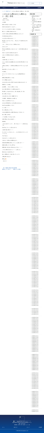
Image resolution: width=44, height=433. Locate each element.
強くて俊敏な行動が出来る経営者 (10, 167)
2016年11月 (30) (35, 217)
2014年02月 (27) (35, 266)
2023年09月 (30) (35, 90)
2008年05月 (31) (35, 364)
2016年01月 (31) (35, 231)
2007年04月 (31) (35, 384)
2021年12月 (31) (35, 123)
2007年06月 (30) (35, 381)
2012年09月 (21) (35, 294)
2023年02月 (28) (35, 100)
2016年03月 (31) (35, 228)
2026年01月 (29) (35, 46)
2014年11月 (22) (35, 254)
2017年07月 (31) (35, 204)
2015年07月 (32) (35, 241)
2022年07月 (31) (35, 111)
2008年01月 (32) (35, 369)
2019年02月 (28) (35, 174)
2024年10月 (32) (35, 70)
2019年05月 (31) (35, 170)
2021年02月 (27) (35, 137)
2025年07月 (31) (35, 56)
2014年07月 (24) (35, 259)
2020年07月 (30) (35, 148)
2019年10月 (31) (35, 163)
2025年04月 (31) (35, 60)
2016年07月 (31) (35, 222)
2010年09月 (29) (35, 321)
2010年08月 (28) (35, 322)
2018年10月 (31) (35, 181)
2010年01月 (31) (35, 332)
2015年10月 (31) (35, 237)
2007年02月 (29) (35, 386)
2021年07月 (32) (35, 130)
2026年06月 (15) (35, 39)
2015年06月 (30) (35, 242)
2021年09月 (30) (35, 127)
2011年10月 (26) (35, 311)
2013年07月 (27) (35, 278)
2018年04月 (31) (35, 190)
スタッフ (28, 7)
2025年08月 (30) (35, 54)
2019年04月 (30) (35, 171)
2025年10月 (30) (35, 52)
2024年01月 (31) (35, 83)
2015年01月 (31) (35, 249)
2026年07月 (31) (35, 37)
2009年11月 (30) (35, 337)
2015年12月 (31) (35, 234)
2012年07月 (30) (35, 297)
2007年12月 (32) (35, 373)
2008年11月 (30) (35, 355)
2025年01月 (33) (35, 64)
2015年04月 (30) (35, 245)
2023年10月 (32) (35, 89)
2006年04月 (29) (35, 402)
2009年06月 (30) (35, 344)
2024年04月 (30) (35, 78)
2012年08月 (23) (35, 295)
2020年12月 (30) (35, 141)
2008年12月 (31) (35, 354)
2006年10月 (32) (35, 394)
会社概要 (39, 7)
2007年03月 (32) (35, 385)
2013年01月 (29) (35, 286)
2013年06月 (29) (35, 279)
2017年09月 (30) (35, 201)
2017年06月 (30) (35, 205)
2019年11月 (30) (35, 161)
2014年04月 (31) (35, 264)
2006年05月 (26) (35, 401)
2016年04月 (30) (35, 227)
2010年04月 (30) (35, 328)
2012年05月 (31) (35, 299)
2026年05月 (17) (35, 40)
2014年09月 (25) (35, 257)
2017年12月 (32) (35, 197)
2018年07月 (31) (35, 185)
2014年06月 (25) (35, 261)
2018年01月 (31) (35, 194)
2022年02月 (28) (35, 118)
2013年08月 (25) (35, 277)
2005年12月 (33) (35, 410)
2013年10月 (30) (35, 274)
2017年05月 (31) (35, 207)
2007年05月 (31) (35, 382)
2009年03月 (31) (35, 348)
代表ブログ (15, 7)
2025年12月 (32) (35, 49)
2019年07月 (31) (35, 167)
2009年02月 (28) (35, 349)
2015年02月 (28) (35, 248)
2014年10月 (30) (35, 255)
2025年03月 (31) (35, 61)
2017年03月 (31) (35, 209)
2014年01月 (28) (35, 268)
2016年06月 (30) (35, 224)
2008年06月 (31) (35, 362)
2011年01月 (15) (35, 314)
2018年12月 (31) (35, 178)
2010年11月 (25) (35, 318)
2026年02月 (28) (35, 44)
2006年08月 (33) (35, 397)
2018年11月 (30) (35, 180)
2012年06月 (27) (35, 298)
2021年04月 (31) (35, 134)
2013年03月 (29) (35, 284)
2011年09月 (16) (35, 312)
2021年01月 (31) (35, 138)
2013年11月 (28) (35, 272)
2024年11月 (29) (35, 69)
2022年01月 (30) (35, 120)
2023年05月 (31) (35, 96)
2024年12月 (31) (35, 67)
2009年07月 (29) (35, 342)
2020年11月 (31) (35, 143)
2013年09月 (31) (35, 275)
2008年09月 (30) (35, 358)
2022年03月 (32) (35, 117)
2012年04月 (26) (35, 301)
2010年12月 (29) (35, 317)
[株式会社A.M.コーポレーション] (4, 3)
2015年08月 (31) (35, 240)
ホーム (4, 7)
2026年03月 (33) (35, 43)
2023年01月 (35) (35, 101)
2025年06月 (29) (35, 57)
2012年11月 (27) (35, 291)
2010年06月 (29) (35, 325)
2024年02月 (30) (35, 81)
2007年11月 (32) (35, 374)
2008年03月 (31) (35, 366)
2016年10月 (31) (35, 218)
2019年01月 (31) (35, 175)
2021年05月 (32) (35, 133)
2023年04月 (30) (35, 97)
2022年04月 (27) (35, 115)
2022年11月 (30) (35, 106)
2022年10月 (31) (35, 107)
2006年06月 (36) (35, 399)
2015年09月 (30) (35, 238)
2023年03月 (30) (35, 98)
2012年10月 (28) (35, 292)
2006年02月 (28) (35, 405)
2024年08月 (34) (35, 73)
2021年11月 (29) (35, 124)
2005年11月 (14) (35, 411)
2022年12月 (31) (35, 104)
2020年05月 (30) (35, 151)
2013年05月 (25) (35, 281)
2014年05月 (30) (35, 262)
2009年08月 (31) (35, 341)
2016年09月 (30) (35, 220)
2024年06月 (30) (35, 76)
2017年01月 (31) (35, 212)
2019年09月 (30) (35, 164)
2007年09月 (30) (35, 377)
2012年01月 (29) (35, 305)
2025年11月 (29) (35, 50)
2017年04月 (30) (35, 208)
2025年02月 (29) (35, 63)
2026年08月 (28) (35, 36)
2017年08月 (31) (35, 203)
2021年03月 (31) (35, 135)
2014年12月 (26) (35, 253)
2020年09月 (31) (35, 146)
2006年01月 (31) (35, 406)
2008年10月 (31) (35, 357)
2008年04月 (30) (35, 365)
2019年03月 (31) (35, 172)
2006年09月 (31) (35, 395)
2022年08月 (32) (35, 110)
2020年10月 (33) (35, 144)
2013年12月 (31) (35, 271)
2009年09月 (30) (35, 340)
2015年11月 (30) (35, 235)
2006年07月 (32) (35, 398)
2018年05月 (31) (35, 188)
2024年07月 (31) (35, 74)
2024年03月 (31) (35, 80)
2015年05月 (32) (35, 244)
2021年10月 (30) (35, 126)
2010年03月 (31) (35, 329)
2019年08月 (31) (35, 165)
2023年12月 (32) (35, 86)
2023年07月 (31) (35, 93)
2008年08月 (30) (35, 360)
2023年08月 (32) (35, 91)
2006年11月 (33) (35, 392)
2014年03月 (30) (35, 265)
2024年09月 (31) (35, 71)
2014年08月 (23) (35, 258)
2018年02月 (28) (35, 192)
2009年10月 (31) (35, 338)
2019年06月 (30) (35, 168)
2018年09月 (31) (35, 183)
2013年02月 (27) (35, 285)
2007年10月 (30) (35, 375)
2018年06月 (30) (35, 187)
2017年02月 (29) (35, 211)
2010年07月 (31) (35, 324)
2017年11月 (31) (35, 198)
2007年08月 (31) (35, 378)
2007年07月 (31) (35, 379)
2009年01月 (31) (35, 351)
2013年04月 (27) (35, 282)
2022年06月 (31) (35, 113)
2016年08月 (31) (35, 221)
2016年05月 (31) (35, 225)
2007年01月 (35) (35, 388)
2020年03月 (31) (35, 154)
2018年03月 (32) (35, 191)
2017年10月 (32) (35, 200)
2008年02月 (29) (35, 368)
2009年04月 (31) (35, 347)
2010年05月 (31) (35, 327)
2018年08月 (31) (35, 184)
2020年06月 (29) (35, 150)
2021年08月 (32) (35, 128)
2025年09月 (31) (35, 53)
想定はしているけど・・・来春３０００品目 (11, 169)
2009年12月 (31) (35, 335)
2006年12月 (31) (35, 391)
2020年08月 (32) (35, 147)
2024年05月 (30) (35, 77)
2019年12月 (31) (35, 160)
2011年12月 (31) (35, 308)
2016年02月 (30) (35, 229)
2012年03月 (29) (35, 302)
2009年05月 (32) (35, 345)
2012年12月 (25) (35, 290)
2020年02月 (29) (35, 155)
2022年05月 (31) (35, 114)
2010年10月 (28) (35, 320)
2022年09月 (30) (35, 109)
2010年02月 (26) (35, 331)
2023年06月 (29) (35, 94)
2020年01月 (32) (35, 157)
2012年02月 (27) (35, 303)
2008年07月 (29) (35, 361)
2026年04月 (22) (35, 41)
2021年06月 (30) (35, 131)
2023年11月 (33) (35, 87)
